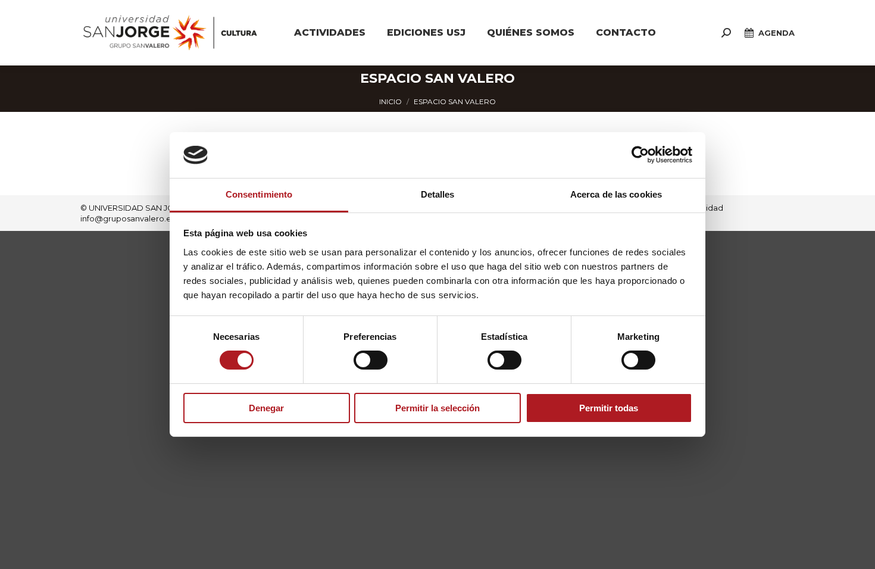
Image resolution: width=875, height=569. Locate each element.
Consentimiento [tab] (259, 194)
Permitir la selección (437, 408)
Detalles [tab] (438, 194)
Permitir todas (608, 408)
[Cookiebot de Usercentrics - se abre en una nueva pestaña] (640, 155)
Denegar (266, 408)
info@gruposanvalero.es (127, 218)
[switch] (371, 360)
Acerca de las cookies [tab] (616, 194)
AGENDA (776, 32)
